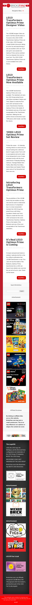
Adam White (15, 28)
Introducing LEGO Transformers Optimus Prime (15, 186)
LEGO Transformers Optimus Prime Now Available (15, 78)
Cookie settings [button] (22, 600)
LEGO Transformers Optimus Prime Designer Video (15, 21)
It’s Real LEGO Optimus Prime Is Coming (15, 242)
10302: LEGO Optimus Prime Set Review (15, 134)
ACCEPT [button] (16, 602)
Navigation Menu (17, 10)
